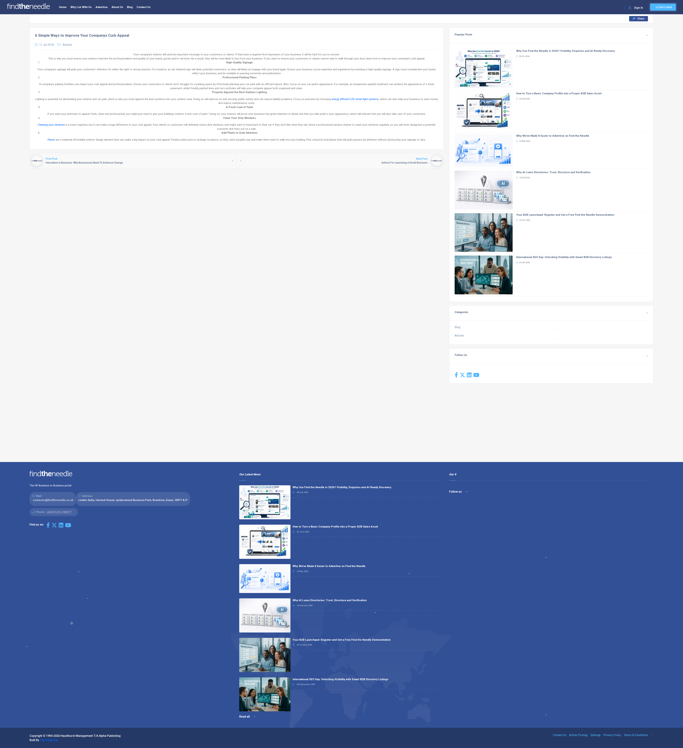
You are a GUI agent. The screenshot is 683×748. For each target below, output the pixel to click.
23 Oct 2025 (524, 220)
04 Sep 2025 (524, 263)
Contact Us (143, 7)
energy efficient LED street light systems (355, 99)
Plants (51, 139)
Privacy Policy (612, 735)
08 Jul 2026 (524, 56)
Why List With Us (81, 7)
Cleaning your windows (51, 124)
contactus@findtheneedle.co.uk (53, 500)
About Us (117, 7)
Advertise (102, 7)
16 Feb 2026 (524, 178)
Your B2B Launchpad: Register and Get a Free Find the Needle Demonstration (565, 214)
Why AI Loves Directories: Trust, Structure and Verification (553, 172)
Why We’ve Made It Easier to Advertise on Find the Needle (552, 135)
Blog (130, 7)
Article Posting (578, 735)
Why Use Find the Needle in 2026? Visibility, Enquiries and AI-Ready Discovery (565, 51)
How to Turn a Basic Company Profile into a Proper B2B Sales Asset (559, 93)
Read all (244, 716)
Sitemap (595, 735)
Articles (67, 44)
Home (63, 7)
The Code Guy (49, 740)
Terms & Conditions (636, 735)
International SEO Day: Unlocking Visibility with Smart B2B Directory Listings (564, 257)
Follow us (455, 491)
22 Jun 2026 (524, 99)
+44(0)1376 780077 (59, 512)
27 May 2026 (524, 141)
